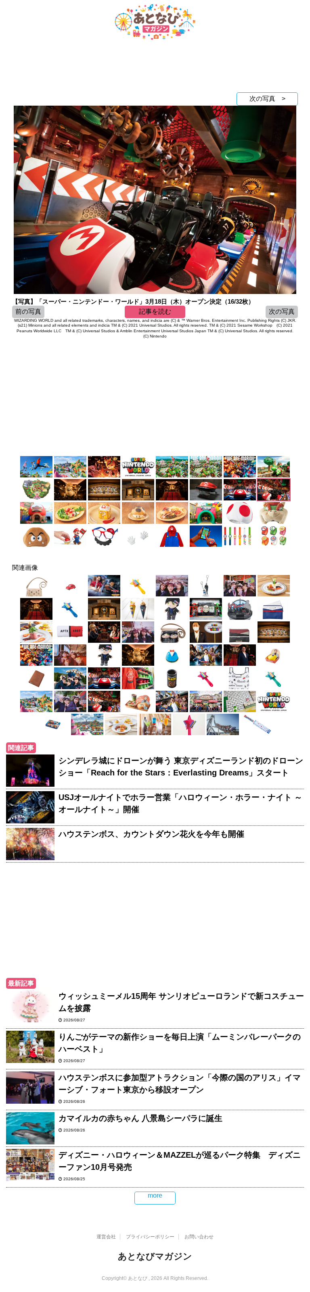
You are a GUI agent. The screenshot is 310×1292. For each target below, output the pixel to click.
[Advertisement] (155, 68)
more (155, 1195)
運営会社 (106, 1237)
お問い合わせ (199, 1237)
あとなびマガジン (155, 1256)
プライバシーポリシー (150, 1237)
